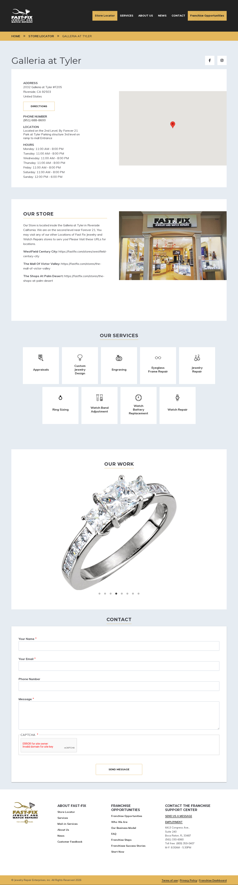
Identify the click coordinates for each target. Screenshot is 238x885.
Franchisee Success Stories (128, 845)
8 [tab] (138, 594)
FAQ (113, 833)
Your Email (26, 659)
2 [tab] (105, 594)
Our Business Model (123, 827)
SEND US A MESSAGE (178, 815)
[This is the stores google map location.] (173, 128)
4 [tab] (116, 594)
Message (25, 699)
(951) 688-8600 (34, 120)
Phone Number (29, 679)
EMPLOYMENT (174, 821)
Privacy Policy (188, 880)
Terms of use (170, 880)
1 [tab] (99, 594)
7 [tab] (133, 594)
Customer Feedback (69, 841)
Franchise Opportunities (207, 15)
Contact (178, 15)
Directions (39, 106)
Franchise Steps (121, 839)
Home (15, 36)
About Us (145, 15)
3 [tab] (110, 594)
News (162, 15)
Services (126, 15)
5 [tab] (122, 594)
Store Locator (105, 15)
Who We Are (119, 821)
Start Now (117, 851)
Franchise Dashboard (213, 880)
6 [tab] (127, 594)
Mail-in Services (67, 823)
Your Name (26, 639)
